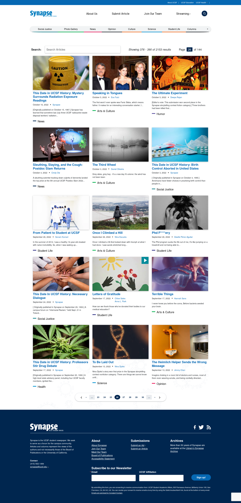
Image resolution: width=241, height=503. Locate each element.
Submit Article (120, 13)
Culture (131, 29)
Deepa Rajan (176, 97)
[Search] (204, 13)
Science (152, 29)
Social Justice (45, 29)
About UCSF (172, 2)
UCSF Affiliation (147, 472)
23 (99, 397)
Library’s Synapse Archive (187, 450)
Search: (36, 49)
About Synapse (99, 445)
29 (137, 397)
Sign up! (201, 477)
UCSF (201, 2)
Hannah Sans (180, 298)
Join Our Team (153, 13)
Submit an (137, 445)
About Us (91, 13)
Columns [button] (191, 29)
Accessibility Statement (103, 458)
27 (124, 397)
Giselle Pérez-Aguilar (183, 237)
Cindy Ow (55, 172)
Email (94, 472)
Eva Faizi (115, 97)
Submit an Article (139, 448)
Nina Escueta (120, 237)
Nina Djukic (120, 366)
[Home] (44, 14)
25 (112, 397)
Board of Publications (102, 455)
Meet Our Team (99, 452)
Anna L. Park (120, 301)
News (93, 29)
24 (105, 397)
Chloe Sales (120, 298)
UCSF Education (187, 2)
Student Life (174, 29)
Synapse (56, 104)
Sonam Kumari (61, 237)
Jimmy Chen (179, 370)
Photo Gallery (71, 29)
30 (144, 397)
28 (131, 397)
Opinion (112, 29)
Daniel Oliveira (117, 169)
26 (118, 397)
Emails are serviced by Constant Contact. (107, 493)
